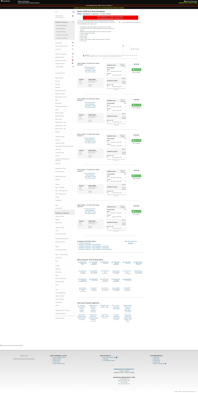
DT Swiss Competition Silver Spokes (116, 316)
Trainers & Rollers (59, 299)
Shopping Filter (59, 15)
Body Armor (58, 103)
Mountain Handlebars (61, 25)
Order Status (25, 2)
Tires (56, 289)
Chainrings (58, 149)
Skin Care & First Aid (60, 278)
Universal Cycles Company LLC (124, 369)
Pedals (57, 246)
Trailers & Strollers (59, 296)
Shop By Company (60, 63)
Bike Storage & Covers (61, 97)
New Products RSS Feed (109, 357)
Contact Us (58, 49)
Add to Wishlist (136, 72)
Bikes (56, 100)
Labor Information (59, 318)
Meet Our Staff (57, 359)
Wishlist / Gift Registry (60, 54)
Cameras (57, 139)
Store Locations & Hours (61, 46)
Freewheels (58, 200)
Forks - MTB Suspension (61, 190)
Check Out (194, 1)
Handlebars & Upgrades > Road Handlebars (90, 244)
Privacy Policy (56, 360)
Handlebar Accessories (62, 35)
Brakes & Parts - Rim (60, 128)
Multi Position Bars (61, 31)
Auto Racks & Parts (60, 73)
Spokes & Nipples (59, 281)
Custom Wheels (59, 66)
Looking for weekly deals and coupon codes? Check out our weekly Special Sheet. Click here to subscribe (99, 7)
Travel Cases (58, 302)
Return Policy (56, 362)
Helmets (57, 219)
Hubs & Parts (58, 222)
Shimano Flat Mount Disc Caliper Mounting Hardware (93, 317)
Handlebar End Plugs (61, 38)
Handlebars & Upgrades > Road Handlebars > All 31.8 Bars (94, 246)
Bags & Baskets (59, 78)
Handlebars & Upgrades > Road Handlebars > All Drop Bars (94, 247)
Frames (57, 197)
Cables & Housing (59, 136)
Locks (56, 230)
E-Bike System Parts (60, 176)
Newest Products (59, 57)
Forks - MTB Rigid (59, 187)
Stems (57, 284)
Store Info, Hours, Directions (124, 383)
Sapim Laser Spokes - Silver (105, 315)
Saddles (57, 265)
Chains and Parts (59, 152)
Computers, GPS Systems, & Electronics (62, 159)
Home (79, 14)
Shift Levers (58, 272)
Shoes (56, 275)
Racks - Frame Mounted (61, 254)
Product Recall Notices (59, 363)
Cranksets (57, 163)
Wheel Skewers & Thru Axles (62, 310)
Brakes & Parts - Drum (61, 125)
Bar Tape (57, 84)
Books (56, 109)
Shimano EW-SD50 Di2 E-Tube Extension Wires (81, 316)
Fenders (57, 184)
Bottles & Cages (59, 112)
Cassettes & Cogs (59, 143)
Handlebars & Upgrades (62, 213)
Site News (105, 359)
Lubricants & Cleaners (60, 233)
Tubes (56, 305)
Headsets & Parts (59, 216)
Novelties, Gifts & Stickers (61, 238)
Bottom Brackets (59, 116)
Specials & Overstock (60, 60)
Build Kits (57, 131)
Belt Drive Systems (60, 93)
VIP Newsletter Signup (109, 360)
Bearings (57, 87)
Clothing (57, 155)
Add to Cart (137, 69)
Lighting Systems (59, 227)
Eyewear (57, 179)
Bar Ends (57, 81)
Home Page (58, 43)
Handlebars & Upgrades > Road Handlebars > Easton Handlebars (95, 249)
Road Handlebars (60, 28)
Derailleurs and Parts (60, 168)
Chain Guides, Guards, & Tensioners (64, 146)
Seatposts (57, 269)
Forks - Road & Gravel (60, 194)
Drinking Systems (59, 171)
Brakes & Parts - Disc (60, 122)
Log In (19, 2)
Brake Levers (58, 119)
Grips (56, 205)
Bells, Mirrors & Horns (60, 90)
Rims (56, 261)
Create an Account (34, 2)
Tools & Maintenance (60, 292)
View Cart (188, 1)
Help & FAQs (156, 359)
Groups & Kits (58, 208)
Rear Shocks (58, 257)
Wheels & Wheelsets (60, 313)
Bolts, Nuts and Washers (61, 106)
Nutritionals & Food (60, 241)
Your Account (156, 360)
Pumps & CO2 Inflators (61, 249)
